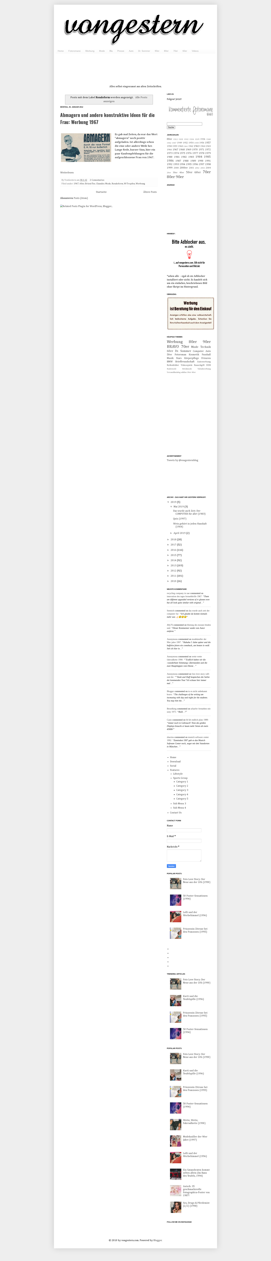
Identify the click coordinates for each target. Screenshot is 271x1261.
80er (166, 51)
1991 (208, 161)
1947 (174, 143)
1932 (186, 139)
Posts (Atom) (81, 198)
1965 (208, 146)
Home (61, 51)
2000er (184, 168)
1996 (195, 164)
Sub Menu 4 (179, 808)
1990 (200, 161)
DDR (208, 365)
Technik (205, 346)
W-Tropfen (129, 184)
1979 (208, 153)
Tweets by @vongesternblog (182, 460)
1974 (176, 153)
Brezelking (171, 709)
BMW (170, 362)
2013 (174, 565)
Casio (169, 720)
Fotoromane (74, 51)
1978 (201, 153)
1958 (169, 146)
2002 (197, 168)
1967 (76, 184)
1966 (169, 150)
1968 (182, 149)
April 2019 (180, 533)
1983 (191, 157)
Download (175, 761)
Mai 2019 (179, 507)
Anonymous (172, 639)
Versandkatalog (174, 372)
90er (157, 51)
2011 (174, 576)
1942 (169, 143)
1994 (182, 164)
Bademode (171, 369)
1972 (208, 149)
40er (181, 172)
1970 (195, 149)
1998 (208, 164)
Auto (131, 51)
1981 (177, 157)
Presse (120, 51)
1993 (176, 164)
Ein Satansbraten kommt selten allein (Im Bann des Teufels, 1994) (196, 1173)
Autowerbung (204, 362)
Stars (179, 358)
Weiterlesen (67, 172)
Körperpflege (191, 358)
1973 (170, 153)
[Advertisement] (135, 65)
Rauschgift (199, 365)
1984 (198, 156)
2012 (174, 571)
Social (173, 766)
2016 (174, 550)
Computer (198, 351)
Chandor (100, 184)
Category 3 (182, 790)
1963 (196, 146)
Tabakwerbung (204, 369)
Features (174, 770)
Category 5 (182, 799)
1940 (208, 139)
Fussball (206, 354)
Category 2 (182, 786)
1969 (188, 149)
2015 (174, 555)
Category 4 (182, 794)
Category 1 (182, 782)
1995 (189, 164)
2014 (174, 560)
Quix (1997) (179, 519)
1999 (170, 168)
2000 (176, 168)
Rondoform (117, 184)
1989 (193, 161)
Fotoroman (180, 354)
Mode (102, 51)
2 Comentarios (97, 180)
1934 (191, 139)
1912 (175, 139)
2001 (191, 168)
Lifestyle (178, 774)
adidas (184, 372)
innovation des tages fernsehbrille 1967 (184, 596)
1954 (191, 143)
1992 (170, 164)
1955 (196, 143)
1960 (180, 146)
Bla (111, 51)
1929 (181, 139)
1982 (184, 157)
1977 (195, 153)
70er (175, 51)
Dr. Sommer (144, 51)
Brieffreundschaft (184, 362)
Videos (195, 51)
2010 (174, 581)
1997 (201, 164)
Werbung (89, 51)
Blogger (170, 691)
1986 (170, 160)
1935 (197, 139)
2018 (174, 539)
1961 (185, 146)
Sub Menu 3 (179, 803)
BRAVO (173, 347)
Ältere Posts (150, 192)
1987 (178, 161)
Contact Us (176, 813)
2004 (208, 168)
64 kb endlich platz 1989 (197, 720)
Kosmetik (194, 354)
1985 (207, 156)
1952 (185, 143)
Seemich (170, 611)
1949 (179, 143)
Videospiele (186, 365)
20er (169, 173)
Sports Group (180, 778)
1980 (170, 157)
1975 (182, 153)
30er (175, 172)
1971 (201, 149)
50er (189, 172)
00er (169, 139)
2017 (174, 545)
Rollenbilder (173, 365)
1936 (202, 139)
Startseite (101, 192)
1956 (201, 143)
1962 (190, 146)
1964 (202, 146)
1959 (174, 146)
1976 (189, 153)
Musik (170, 358)
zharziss (170, 737)
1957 (208, 143)
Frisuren (206, 358)
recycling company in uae (178, 593)
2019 (174, 502)
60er (185, 51)
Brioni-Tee (90, 184)
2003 (202, 168)
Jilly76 (170, 625)
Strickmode (187, 369)
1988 (186, 161)
